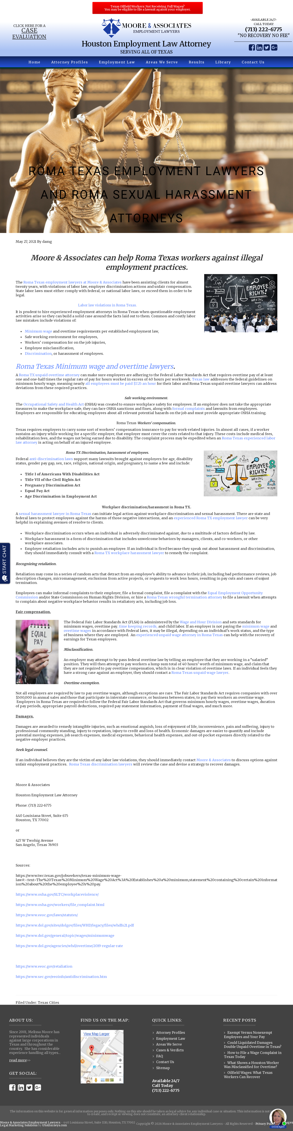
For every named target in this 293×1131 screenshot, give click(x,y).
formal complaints (188, 408)
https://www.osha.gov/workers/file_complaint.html (60, 905)
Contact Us (165, 1062)
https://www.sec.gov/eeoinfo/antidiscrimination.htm (61, 976)
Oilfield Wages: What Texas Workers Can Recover (248, 1075)
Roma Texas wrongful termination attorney (184, 597)
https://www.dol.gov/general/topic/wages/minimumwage (65, 935)
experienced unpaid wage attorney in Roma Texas (179, 635)
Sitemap (163, 1068)
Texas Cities (48, 1002)
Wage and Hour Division (201, 622)
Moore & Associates (213, 760)
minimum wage (255, 626)
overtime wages (77, 630)
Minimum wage (38, 331)
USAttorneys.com (54, 1125)
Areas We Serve (169, 1044)
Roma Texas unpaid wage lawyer (199, 672)
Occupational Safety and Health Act (53, 404)
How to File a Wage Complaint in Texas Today (252, 1055)
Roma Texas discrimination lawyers (100, 764)
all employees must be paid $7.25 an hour (120, 383)
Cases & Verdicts (170, 1050)
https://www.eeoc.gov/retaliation (44, 966)
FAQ (159, 1056)
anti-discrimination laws (51, 459)
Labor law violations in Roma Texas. (107, 305)
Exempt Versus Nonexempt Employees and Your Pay (248, 1035)
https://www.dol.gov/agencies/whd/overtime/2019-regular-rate (69, 946)
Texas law (201, 379)
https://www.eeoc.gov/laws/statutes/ (47, 915)
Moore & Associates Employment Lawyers (30, 1122)
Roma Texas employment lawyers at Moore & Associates (72, 282)
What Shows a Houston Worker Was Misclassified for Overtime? (251, 1065)
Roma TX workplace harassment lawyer (129, 553)
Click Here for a (29, 26)
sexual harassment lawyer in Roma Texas (55, 514)
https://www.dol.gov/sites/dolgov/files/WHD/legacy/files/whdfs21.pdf (75, 925)
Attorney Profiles (170, 1033)
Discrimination (38, 353)
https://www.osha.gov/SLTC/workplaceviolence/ (57, 894)
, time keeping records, (137, 626)
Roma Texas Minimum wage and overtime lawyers (94, 366)
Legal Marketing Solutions (19, 1125)
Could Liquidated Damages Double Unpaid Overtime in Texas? (252, 1045)
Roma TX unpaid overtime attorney (49, 375)
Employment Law (170, 1039)
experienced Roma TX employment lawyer (211, 518)
